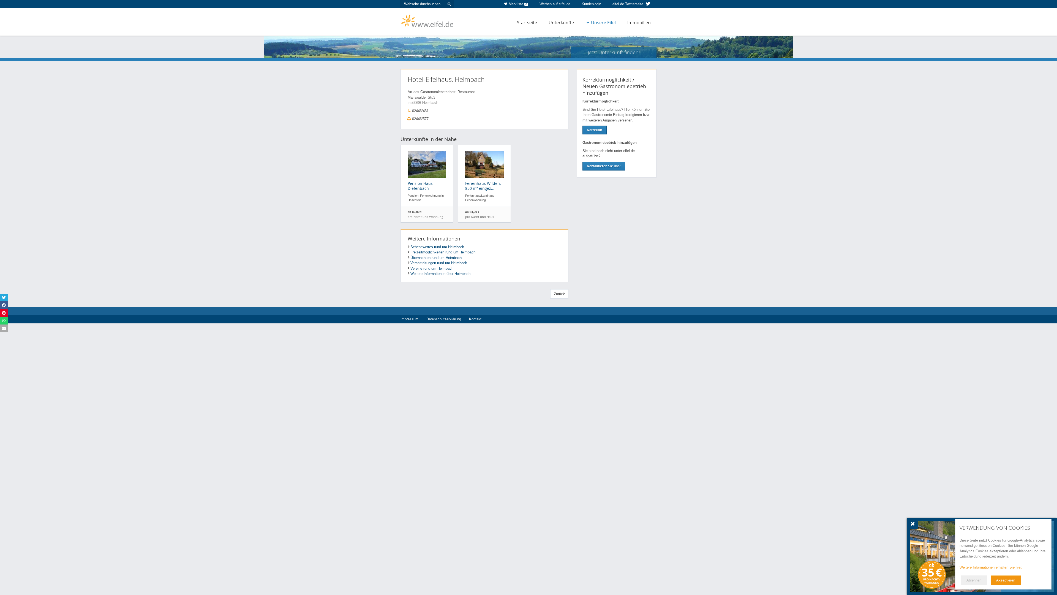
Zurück (559, 294)
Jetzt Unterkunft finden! (614, 52)
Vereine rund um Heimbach (431, 268)
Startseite (527, 23)
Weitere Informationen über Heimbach (440, 274)
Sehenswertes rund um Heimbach (437, 247)
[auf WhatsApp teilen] (4, 320)
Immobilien (639, 23)
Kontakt (475, 319)
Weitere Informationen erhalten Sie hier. (991, 567)
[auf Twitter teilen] (4, 297)
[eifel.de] (427, 20)
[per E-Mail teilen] (4, 328)
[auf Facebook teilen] (4, 305)
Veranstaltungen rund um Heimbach (438, 263)
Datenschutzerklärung (443, 319)
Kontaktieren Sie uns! (604, 166)
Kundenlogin (591, 4)
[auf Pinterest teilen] (4, 313)
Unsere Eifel (603, 23)
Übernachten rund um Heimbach (436, 258)
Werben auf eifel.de (555, 4)
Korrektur (594, 130)
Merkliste (518, 4)
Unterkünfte (561, 23)
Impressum (409, 319)
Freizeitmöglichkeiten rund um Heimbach (442, 252)
